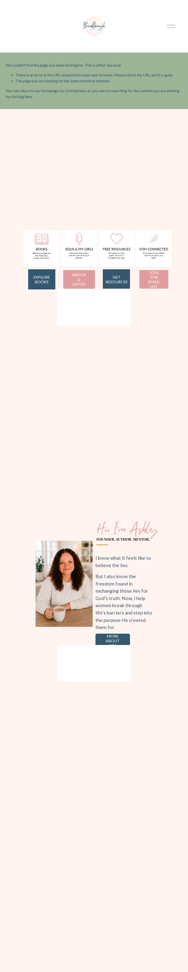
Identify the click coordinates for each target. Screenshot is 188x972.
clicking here (75, 90)
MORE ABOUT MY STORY (113, 643)
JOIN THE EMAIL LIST (154, 279)
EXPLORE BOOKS (41, 279)
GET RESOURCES (117, 279)
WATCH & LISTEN (79, 279)
